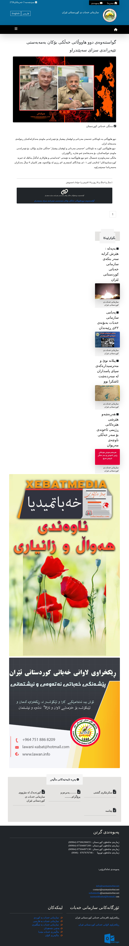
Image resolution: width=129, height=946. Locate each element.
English (16, 13)
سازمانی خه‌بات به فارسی (46, 921)
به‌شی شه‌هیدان (51, 928)
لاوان (47, 935)
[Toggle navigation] (16, 29)
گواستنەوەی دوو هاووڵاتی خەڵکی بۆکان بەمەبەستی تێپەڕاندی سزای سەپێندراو (64, 201)
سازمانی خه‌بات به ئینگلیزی (45, 924)
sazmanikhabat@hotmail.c (103, 896)
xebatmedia (94, 893)
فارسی (25, 13)
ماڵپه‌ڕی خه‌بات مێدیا (48, 932)
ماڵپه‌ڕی (54, 935)
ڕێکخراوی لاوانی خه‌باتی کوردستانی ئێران (99, 924)
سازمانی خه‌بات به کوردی (46, 917)
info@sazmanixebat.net (107, 886)
